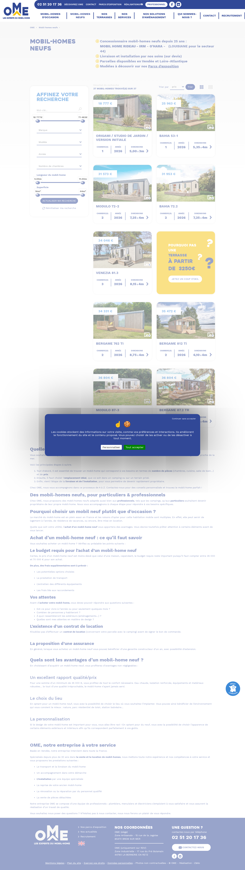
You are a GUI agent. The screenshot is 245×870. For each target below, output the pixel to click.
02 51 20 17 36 (49, 4)
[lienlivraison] (233, 688)
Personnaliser (111, 447)
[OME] (17, 11)
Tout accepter (135, 447)
